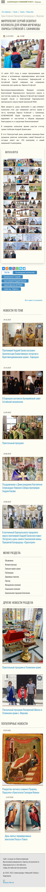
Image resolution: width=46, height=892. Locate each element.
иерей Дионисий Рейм (13, 285)
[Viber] (13, 268)
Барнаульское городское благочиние (17, 593)
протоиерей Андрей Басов (15, 281)
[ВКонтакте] (3, 268)
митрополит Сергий (12, 277)
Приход (7, 581)
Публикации (9, 572)
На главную (6, 12)
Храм (15, 12)
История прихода (11, 564)
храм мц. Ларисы (11, 289)
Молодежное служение (13, 585)
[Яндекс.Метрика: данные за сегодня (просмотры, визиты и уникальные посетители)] (8, 881)
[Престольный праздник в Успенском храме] (22, 635)
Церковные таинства (12, 576)
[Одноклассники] (7, 268)
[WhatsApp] (17, 268)
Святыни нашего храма (12, 568)
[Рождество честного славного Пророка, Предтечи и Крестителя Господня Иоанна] (22, 759)
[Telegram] (24, 268)
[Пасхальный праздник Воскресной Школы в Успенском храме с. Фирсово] (22, 689)
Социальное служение (12, 589)
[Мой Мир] (10, 268)
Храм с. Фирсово (27, 12)
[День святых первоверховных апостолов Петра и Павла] (23, 815)
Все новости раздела (33, 300)
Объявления (9, 560)
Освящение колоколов (24, 272)
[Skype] (20, 268)
